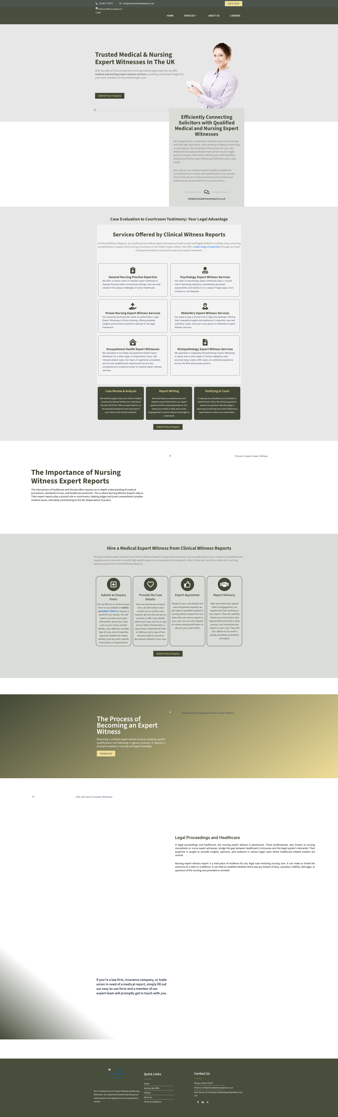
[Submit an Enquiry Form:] (113, 584)
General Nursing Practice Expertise (133, 277)
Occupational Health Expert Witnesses (132, 349)
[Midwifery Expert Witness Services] (205, 306)
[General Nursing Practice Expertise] (133, 270)
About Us (214, 15)
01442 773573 (108, 611)
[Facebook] (198, 1102)
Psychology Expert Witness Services (205, 277)
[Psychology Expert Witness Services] (205, 270)
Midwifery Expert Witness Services (205, 313)
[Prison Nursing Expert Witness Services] (133, 306)
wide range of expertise (207, 247)
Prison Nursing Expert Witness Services (132, 313)
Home (170, 15)
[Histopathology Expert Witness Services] (205, 342)
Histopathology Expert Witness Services (205, 349)
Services (189, 15)
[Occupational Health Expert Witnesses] (133, 342)
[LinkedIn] (203, 1102)
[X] (208, 1102)
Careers (235, 15)
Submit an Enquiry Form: (113, 597)
